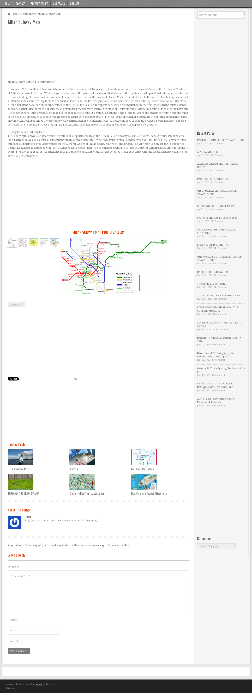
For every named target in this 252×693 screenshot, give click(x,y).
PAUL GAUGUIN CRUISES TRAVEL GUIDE (220, 140)
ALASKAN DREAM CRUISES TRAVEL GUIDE (217, 165)
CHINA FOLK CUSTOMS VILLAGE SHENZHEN (216, 231)
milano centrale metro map (88, 545)
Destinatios (27, 14)
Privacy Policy (39, 4)
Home (7, 4)
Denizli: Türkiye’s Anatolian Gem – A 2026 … (219, 339)
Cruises (74, 4)
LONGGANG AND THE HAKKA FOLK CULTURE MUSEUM (218, 309)
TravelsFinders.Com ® (19, 684)
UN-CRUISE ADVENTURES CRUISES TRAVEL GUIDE (217, 192)
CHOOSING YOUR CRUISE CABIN (216, 206)
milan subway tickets (57, 545)
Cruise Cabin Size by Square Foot (217, 217)
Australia (59, 4)
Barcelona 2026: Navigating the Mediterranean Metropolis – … (215, 355)
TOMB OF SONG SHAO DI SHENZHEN (218, 295)
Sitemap (10, 688)
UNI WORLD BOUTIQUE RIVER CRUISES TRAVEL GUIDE (220, 258)
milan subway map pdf (28, 545)
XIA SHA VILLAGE (207, 152)
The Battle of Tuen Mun (211, 283)
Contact (21, 4)
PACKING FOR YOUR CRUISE (213, 179)
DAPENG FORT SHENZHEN (212, 272)
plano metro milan (118, 545)
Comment (13, 566)
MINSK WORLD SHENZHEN (213, 245)
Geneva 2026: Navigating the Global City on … (221, 370)
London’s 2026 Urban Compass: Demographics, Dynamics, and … (216, 385)
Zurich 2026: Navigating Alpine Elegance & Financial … (216, 400)
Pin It (76, 379)
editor (28, 517)
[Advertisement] (98, 53)
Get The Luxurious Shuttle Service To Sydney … (219, 324)
